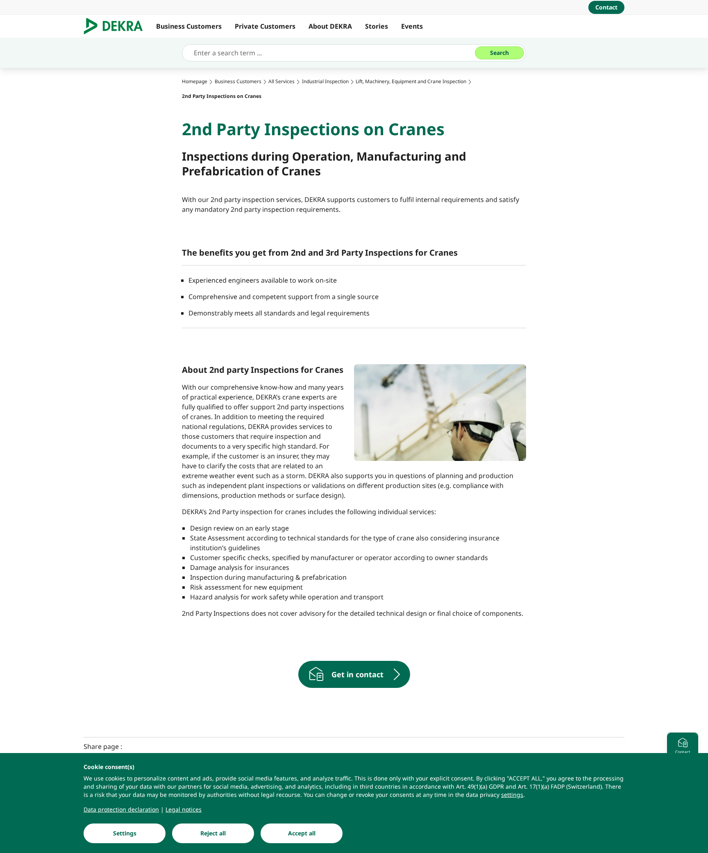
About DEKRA (330, 26)
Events (412, 26)
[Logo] (117, 26)
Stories (376, 26)
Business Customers (189, 26)
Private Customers (265, 26)
